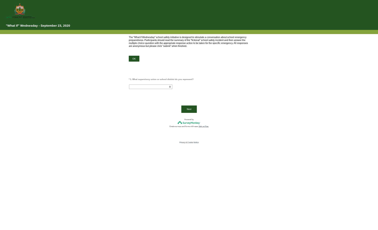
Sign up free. (204, 126)
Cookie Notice (193, 142)
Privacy (182, 142)
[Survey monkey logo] (189, 123)
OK (134, 58)
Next (189, 109)
